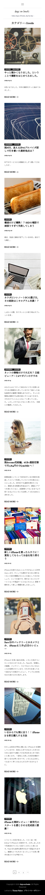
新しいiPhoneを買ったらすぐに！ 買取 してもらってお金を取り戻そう (21, 556)
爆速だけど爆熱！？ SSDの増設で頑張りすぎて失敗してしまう (21, 224)
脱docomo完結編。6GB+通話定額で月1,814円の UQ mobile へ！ (21, 464)
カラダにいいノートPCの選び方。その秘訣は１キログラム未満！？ (21, 299)
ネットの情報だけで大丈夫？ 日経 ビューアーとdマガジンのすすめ (21, 374)
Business (8, 144)
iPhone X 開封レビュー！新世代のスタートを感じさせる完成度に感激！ (21, 825)
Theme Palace (17, 891)
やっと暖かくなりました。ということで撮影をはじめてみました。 (21, 74)
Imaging (16, 69)
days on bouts (25, 884)
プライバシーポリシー (32, 891)
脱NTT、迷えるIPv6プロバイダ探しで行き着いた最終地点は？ (21, 149)
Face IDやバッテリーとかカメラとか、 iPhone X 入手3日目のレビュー (21, 646)
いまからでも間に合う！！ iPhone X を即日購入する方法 (22, 734)
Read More (9, 97)
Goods (8, 69)
